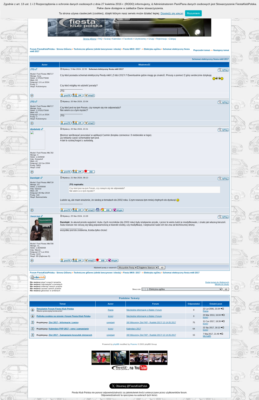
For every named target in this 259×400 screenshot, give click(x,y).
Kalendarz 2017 (133, 329)
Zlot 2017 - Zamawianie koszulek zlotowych (70, 335)
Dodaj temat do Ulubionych (217, 282)
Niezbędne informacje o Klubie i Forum (144, 310)
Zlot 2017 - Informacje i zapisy (63, 322)
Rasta (110, 310)
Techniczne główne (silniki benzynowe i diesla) (97, 49)
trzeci (110, 316)
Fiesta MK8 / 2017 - (132, 49)
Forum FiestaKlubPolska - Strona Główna (50, 49)
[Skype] (117, 211)
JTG (32, 69)
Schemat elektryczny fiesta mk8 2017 (210, 59)
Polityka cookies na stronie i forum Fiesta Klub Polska (63, 316)
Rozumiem (193, 13)
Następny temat (221, 50)
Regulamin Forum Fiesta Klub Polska (55, 309)
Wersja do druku (222, 284)
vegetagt (111, 322)
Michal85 (207, 336)
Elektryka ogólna (152, 49)
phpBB (116, 344)
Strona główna (89, 39)
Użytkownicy (141, 39)
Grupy (151, 39)
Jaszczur (35, 216)
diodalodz (35, 129)
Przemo (133, 344)
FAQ (100, 39)
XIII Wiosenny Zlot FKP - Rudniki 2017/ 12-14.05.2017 (151, 322)
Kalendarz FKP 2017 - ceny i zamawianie (69, 329)
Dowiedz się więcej (172, 13)
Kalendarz (117, 39)
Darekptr (35, 178)
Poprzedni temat (201, 50)
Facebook (128, 39)
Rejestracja (161, 39)
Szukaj (107, 39)
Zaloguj (172, 39)
